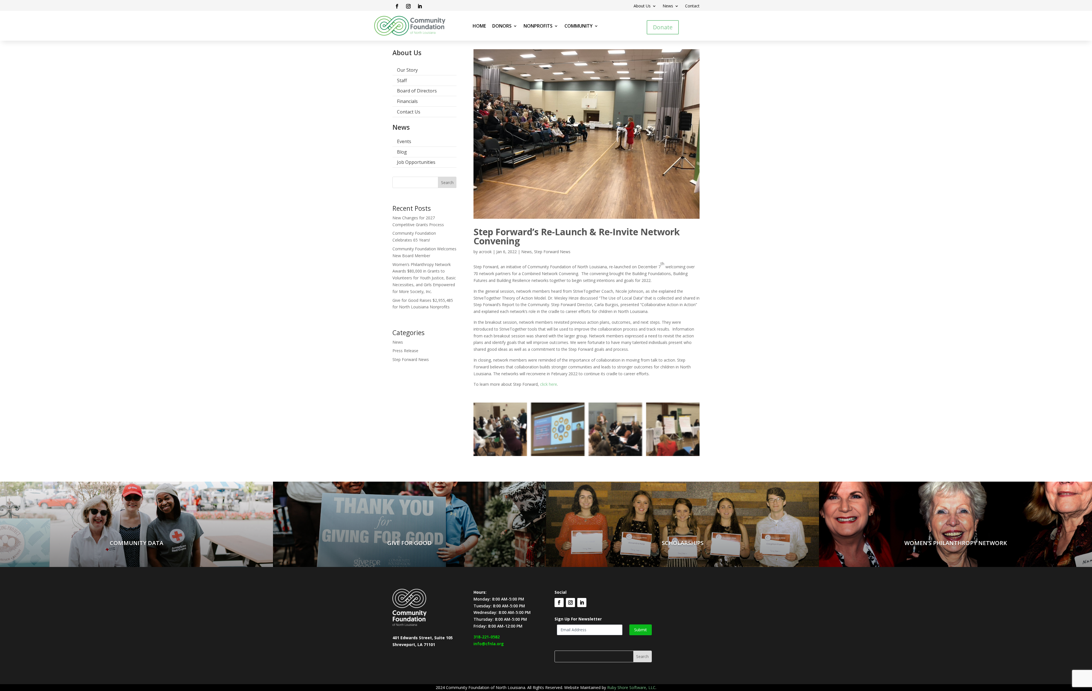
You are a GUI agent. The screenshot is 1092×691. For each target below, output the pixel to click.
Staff (402, 80)
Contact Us (408, 112)
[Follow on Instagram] (408, 6)
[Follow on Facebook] (397, 6)
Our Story (407, 70)
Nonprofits (538, 26)
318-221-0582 (486, 637)
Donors (502, 26)
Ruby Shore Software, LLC (631, 687)
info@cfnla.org (488, 643)
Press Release (405, 350)
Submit (640, 629)
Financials (407, 101)
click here (548, 384)
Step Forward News (410, 359)
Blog (402, 152)
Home (479, 26)
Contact (692, 6)
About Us (642, 6)
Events (404, 141)
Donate (663, 27)
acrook (485, 251)
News (668, 6)
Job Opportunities (416, 162)
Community (578, 26)
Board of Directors (417, 91)
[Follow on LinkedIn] (419, 6)
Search (447, 182)
